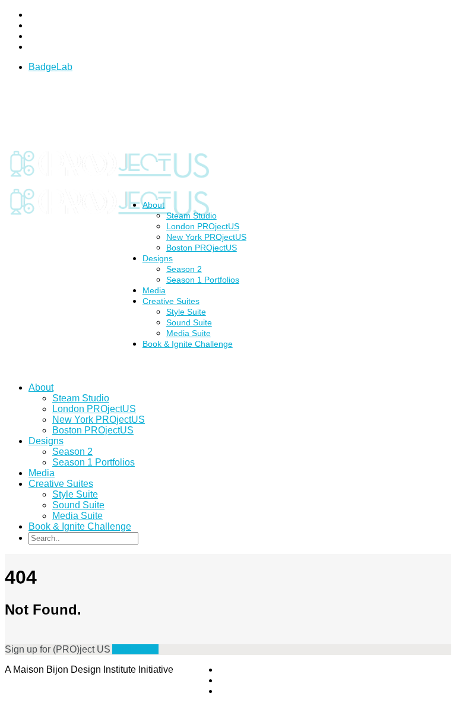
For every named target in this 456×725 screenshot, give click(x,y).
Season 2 (184, 269)
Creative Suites (171, 301)
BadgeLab (50, 67)
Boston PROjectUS (201, 247)
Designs (157, 258)
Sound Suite (189, 322)
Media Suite (77, 516)
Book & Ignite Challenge (187, 344)
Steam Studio (191, 215)
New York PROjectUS (206, 237)
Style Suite (186, 311)
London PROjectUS (202, 226)
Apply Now (135, 649)
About (153, 205)
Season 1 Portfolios (202, 279)
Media (41, 473)
